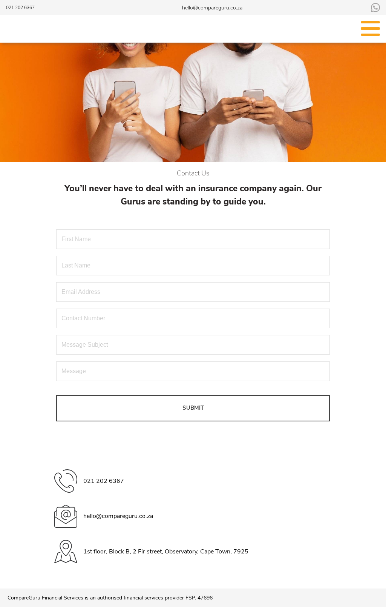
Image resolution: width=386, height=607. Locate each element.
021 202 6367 (20, 8)
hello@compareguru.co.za (212, 7)
